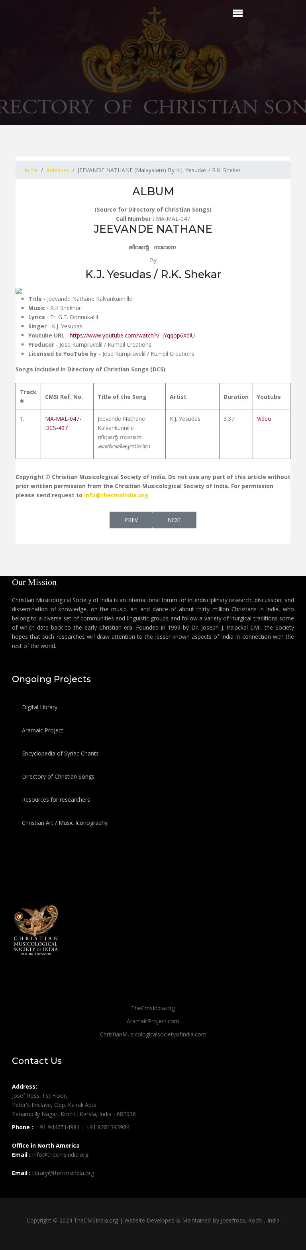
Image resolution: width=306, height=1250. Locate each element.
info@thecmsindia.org (116, 495)
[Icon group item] (19, 1190)
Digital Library (38, 707)
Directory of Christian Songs (57, 776)
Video (264, 418)
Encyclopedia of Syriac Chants (59, 753)
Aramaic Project (41, 730)
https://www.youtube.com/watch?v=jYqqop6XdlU (132, 335)
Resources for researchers (55, 799)
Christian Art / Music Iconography (64, 822)
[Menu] (238, 13)
